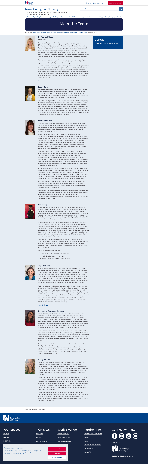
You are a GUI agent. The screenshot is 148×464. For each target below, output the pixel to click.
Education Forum (82, 32)
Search (121, 9)
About (119, 17)
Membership (31, 17)
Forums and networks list (70, 32)
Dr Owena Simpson (113, 43)
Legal (86, 441)
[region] (35, 452)
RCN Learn (75, 17)
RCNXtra (6, 437)
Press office (88, 452)
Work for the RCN (63, 437)
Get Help (100, 17)
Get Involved (91, 17)
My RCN (6, 433)
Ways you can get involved (54, 32)
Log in (104, 3)
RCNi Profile (7, 441)
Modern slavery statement (92, 445)
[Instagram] (122, 436)
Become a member (115, 3)
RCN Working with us (64, 441)
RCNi (38, 437)
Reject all (57, 453)
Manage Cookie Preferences (93, 433)
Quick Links (96, 3)
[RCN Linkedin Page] (136, 436)
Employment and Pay (44, 17)
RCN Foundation (41, 441)
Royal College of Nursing (39, 32)
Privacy (86, 437)
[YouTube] (129, 436)
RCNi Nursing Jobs (63, 433)
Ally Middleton (43, 305)
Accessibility (88, 448)
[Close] (66, 445)
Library (83, 17)
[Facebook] (115, 436)
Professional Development (61, 17)
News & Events (110, 17)
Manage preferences (57, 457)
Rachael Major (42, 81)
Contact (88, 3)
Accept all (57, 449)
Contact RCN (116, 442)
